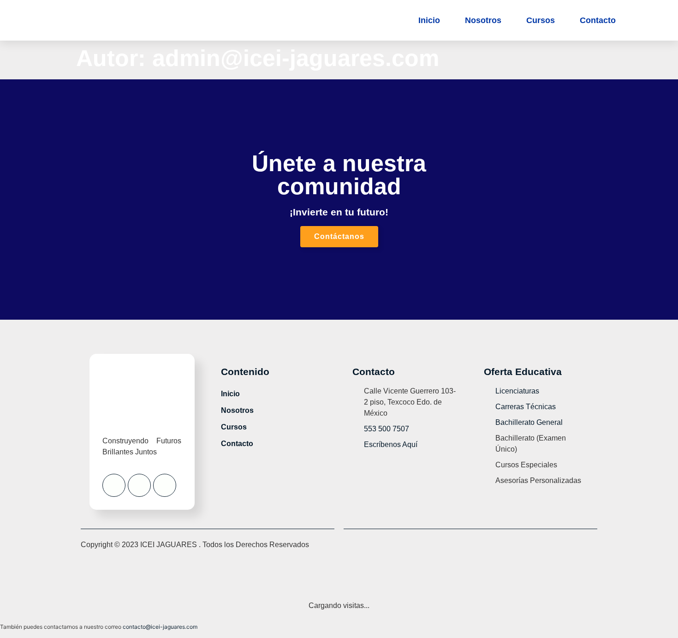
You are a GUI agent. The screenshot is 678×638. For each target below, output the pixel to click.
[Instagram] (139, 485)
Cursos (540, 20)
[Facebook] (113, 485)
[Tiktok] (164, 485)
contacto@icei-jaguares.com (160, 626)
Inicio (429, 20)
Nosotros (483, 20)
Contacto (598, 20)
